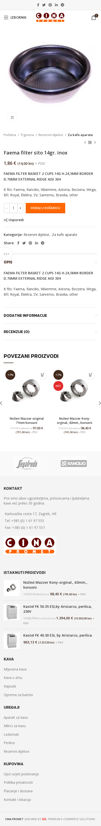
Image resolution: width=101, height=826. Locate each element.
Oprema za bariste (18, 694)
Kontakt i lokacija (17, 799)
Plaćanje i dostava (18, 791)
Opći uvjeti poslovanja (21, 774)
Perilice (9, 742)
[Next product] (94, 142)
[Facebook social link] (38, 5)
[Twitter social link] (44, 5)
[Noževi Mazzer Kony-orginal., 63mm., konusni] (12, 588)
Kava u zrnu (13, 677)
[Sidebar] (6, 254)
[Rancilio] (73, 463)
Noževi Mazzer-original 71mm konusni (27, 420)
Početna (10, 135)
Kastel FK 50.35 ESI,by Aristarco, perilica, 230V (57, 609)
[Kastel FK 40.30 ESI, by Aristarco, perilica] (12, 641)
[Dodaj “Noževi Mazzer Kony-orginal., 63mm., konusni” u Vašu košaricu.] (90, 375)
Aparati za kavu (16, 717)
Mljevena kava (15, 669)
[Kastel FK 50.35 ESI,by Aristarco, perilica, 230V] (12, 614)
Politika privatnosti (18, 782)
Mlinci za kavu (15, 725)
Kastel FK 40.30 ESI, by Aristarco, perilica (57, 635)
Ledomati (11, 734)
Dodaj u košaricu (45, 208)
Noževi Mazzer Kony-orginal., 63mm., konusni (74, 420)
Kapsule (10, 686)
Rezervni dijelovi (51, 135)
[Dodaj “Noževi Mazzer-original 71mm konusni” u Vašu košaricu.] (42, 375)
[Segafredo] (26, 463)
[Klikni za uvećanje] (12, 117)
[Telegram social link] (62, 5)
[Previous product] (85, 142)
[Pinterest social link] (50, 5)
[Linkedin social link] (56, 5)
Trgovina (28, 135)
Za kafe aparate (80, 135)
